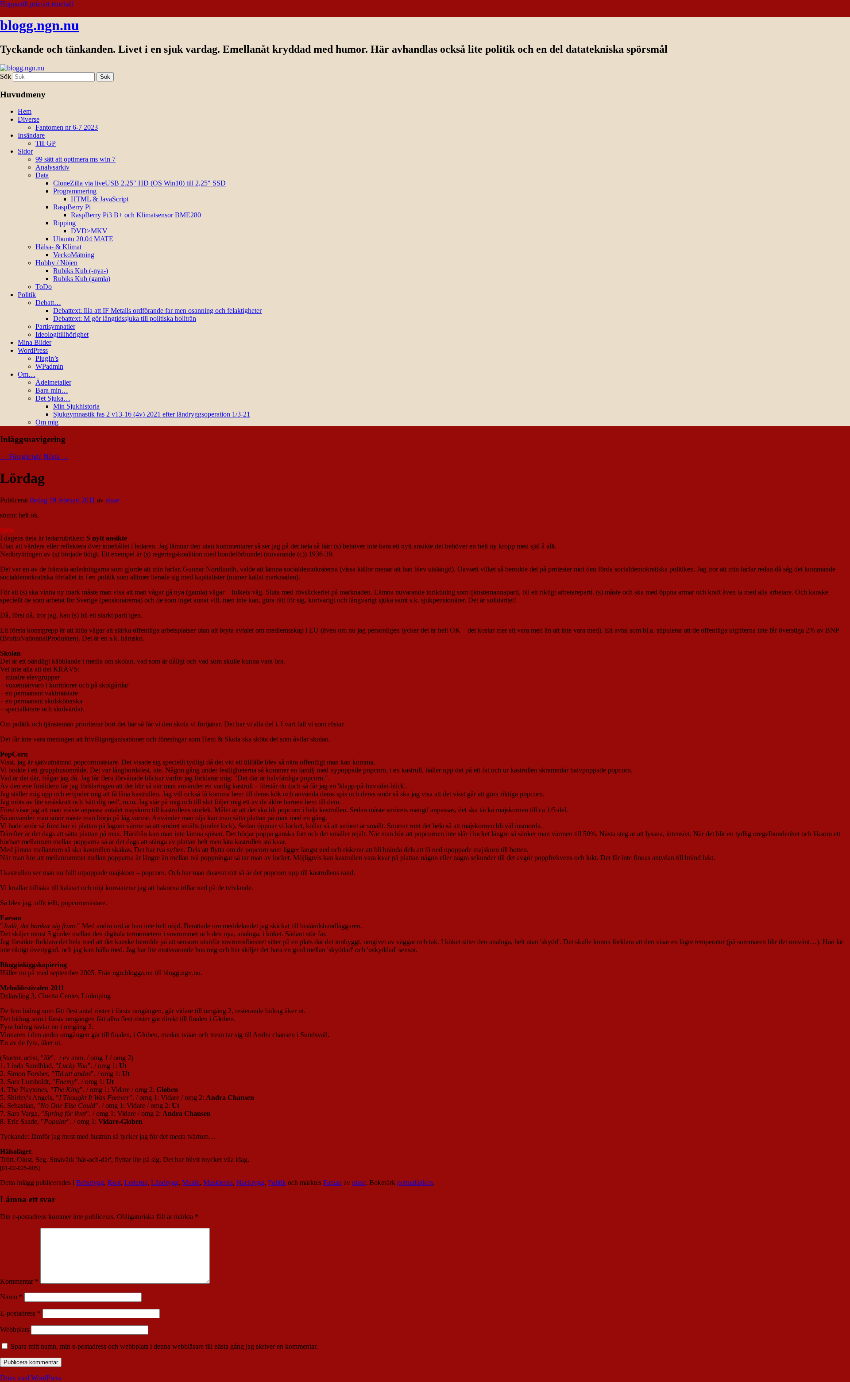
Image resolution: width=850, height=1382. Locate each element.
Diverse (28, 119)
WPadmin (49, 366)
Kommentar (19, 1281)
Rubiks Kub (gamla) (81, 278)
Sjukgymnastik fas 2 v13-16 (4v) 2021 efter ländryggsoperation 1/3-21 (151, 414)
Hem (24, 111)
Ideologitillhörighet (62, 334)
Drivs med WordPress (30, 1378)
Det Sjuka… (52, 398)
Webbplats (14, 1329)
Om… (26, 374)
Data (42, 175)
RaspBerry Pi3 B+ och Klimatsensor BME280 (136, 215)
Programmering (75, 191)
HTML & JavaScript (99, 199)
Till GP (45, 143)
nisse (112, 500)
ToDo (43, 286)
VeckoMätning (73, 255)
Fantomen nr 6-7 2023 (66, 127)
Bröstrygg (90, 1182)
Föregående (21, 456)
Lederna (135, 1182)
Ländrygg (164, 1182)
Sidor (25, 151)
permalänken (415, 1182)
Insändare (31, 135)
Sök (5, 76)
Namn (11, 1297)
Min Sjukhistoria (76, 406)
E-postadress (20, 1313)
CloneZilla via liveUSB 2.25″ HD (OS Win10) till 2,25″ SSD (139, 183)
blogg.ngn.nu (39, 25)
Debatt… (48, 302)
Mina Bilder (34, 342)
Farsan (332, 1182)
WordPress (33, 350)
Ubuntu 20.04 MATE (83, 239)
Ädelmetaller (53, 382)
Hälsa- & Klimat (58, 247)
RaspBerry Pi (72, 207)
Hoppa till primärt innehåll (36, 4)
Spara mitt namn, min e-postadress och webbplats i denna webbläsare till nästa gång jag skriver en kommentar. (164, 1346)
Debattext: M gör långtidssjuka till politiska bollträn (124, 318)
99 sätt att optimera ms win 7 (75, 159)
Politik (27, 294)
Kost (114, 1182)
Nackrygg (250, 1182)
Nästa (55, 456)
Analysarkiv (52, 167)
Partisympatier (55, 326)
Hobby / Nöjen (56, 262)
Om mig (46, 422)
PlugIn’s (46, 358)
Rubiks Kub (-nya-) (80, 270)
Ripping (64, 223)
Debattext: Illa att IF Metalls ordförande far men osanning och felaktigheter (157, 310)
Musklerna (218, 1182)
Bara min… (51, 390)
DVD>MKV (89, 231)
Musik (191, 1182)
